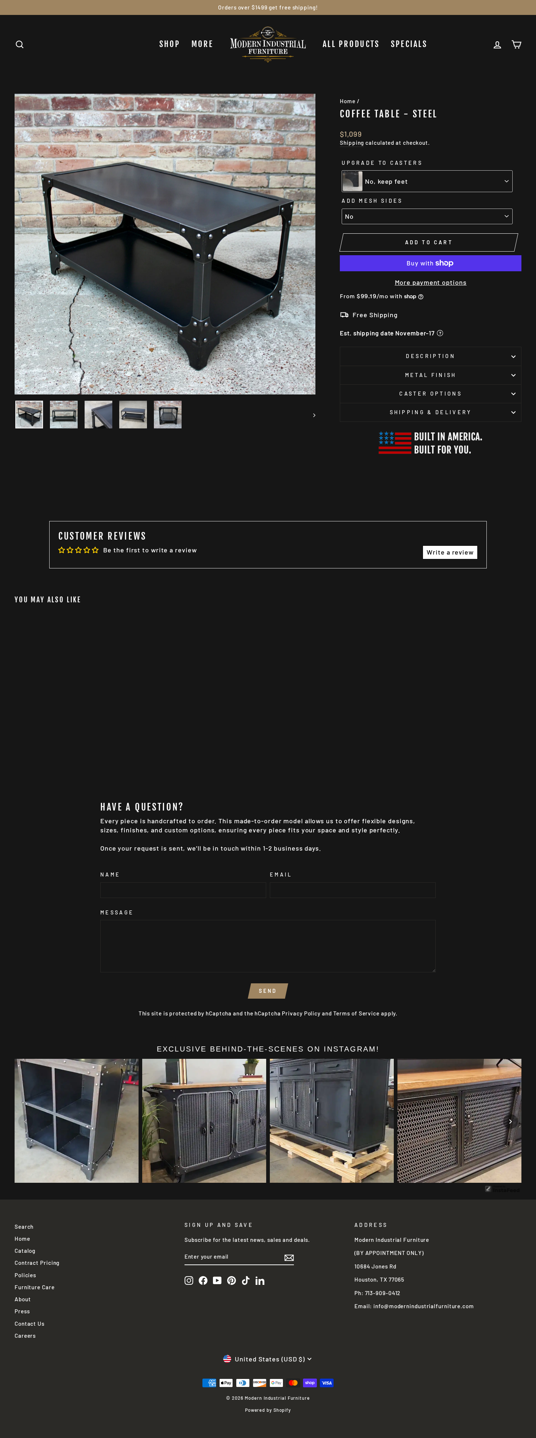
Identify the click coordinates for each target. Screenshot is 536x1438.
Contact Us (29, 1323)
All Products (351, 44)
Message (117, 912)
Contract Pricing (37, 1262)
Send (268, 991)
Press (22, 1311)
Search (24, 1226)
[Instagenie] (502, 1191)
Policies (25, 1275)
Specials (409, 44)
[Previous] (25, 1121)
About (23, 1299)
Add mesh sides (372, 201)
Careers (25, 1335)
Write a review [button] (450, 552)
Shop (169, 44)
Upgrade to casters (382, 163)
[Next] (510, 1121)
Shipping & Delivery (431, 412)
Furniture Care (35, 1287)
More (202, 44)
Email (281, 874)
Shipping (352, 142)
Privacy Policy (301, 1013)
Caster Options (430, 393)
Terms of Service (356, 1013)
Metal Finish (431, 375)
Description (430, 356)
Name (110, 874)
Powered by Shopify (268, 1410)
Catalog (25, 1250)
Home (348, 101)
